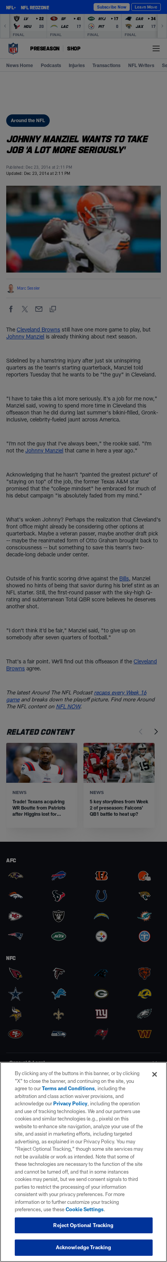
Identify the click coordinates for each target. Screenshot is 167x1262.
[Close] (154, 1074)
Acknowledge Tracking (83, 1247)
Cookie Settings (85, 1209)
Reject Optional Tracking (83, 1225)
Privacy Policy (70, 1103)
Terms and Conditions (68, 1088)
